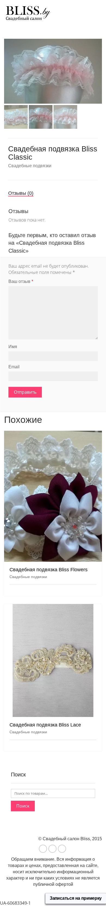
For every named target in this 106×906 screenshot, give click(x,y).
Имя (12, 346)
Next (99, 64)
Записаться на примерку (76, 898)
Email (14, 366)
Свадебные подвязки (29, 165)
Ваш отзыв (20, 281)
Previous (7, 64)
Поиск (22, 806)
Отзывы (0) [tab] (20, 193)
